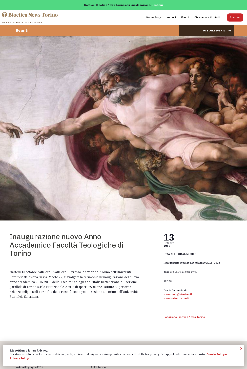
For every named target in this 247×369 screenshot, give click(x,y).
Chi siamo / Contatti (207, 17)
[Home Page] (30, 17)
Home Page (153, 17)
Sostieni (157, 5)
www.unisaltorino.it (176, 298)
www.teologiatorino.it (177, 294)
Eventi (185, 17)
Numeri (171, 17)
